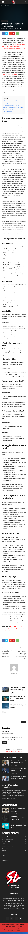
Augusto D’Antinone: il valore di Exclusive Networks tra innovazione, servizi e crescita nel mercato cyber (20, 654)
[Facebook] (7, 918)
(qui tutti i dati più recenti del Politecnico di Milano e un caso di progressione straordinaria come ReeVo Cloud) (13, 46)
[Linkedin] (14, 677)
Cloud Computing (9, 5)
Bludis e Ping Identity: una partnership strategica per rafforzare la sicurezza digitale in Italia (7, 653)
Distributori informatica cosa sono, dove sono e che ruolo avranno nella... (18, 810)
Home (2, 5)
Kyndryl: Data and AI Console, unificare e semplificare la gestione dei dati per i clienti (14, 628)
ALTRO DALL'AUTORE (20, 684)
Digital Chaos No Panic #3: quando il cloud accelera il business (18, 705)
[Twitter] (20, 918)
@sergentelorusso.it (14, 751)
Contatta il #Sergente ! (20, 924)
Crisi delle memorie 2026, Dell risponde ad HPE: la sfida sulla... (18, 770)
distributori (14, 74)
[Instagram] (11, 918)
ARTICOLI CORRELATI (7, 684)
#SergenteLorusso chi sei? (8, 924)
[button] (26, 2)
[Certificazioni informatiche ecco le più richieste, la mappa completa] (5, 826)
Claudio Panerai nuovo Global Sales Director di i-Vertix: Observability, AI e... (18, 762)
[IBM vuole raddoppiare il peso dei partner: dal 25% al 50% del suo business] (5, 778)
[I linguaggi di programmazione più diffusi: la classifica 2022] (5, 818)
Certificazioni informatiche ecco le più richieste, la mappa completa (18, 825)
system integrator (6, 74)
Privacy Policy (5, 860)
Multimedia (8, 926)
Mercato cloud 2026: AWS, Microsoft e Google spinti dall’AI (18, 698)
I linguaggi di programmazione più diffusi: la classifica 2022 (18, 818)
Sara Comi (4, 28)
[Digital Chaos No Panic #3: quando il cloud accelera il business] (5, 705)
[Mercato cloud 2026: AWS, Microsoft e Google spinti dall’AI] (5, 698)
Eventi (13, 926)
